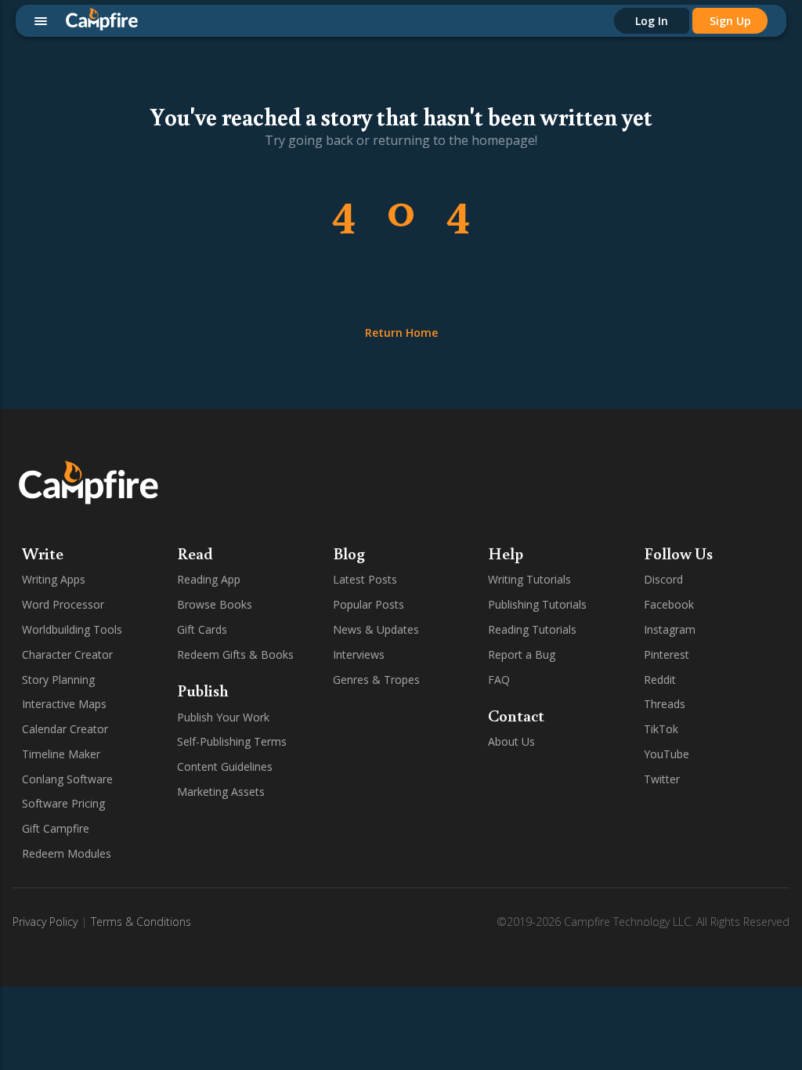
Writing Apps (53, 579)
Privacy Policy (45, 921)
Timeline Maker (61, 753)
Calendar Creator (65, 728)
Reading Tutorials (532, 629)
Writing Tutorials (529, 579)
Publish (203, 690)
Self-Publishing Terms (232, 741)
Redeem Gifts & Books (235, 654)
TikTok (661, 728)
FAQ (499, 679)
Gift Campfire (55, 828)
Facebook (669, 604)
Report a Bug (521, 654)
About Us (511, 741)
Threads (664, 703)
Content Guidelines (225, 766)
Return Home (401, 332)
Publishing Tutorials (537, 604)
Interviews (359, 654)
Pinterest (666, 654)
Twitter (662, 779)
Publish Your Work (223, 717)
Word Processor (63, 604)
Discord (663, 579)
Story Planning (58, 679)
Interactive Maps (64, 703)
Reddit (660, 679)
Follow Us (678, 553)
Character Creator (67, 654)
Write (42, 553)
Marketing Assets (221, 791)
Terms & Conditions (141, 921)
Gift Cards (202, 629)
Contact (516, 715)
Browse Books (214, 604)
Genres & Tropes (376, 679)
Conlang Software (67, 779)
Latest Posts (365, 579)
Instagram (669, 629)
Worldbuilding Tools (72, 629)
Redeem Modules (66, 853)
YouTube (666, 753)
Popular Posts (368, 604)
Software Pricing (63, 803)
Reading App (208, 579)
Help (505, 553)
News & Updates (376, 629)
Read (195, 553)
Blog (349, 553)
